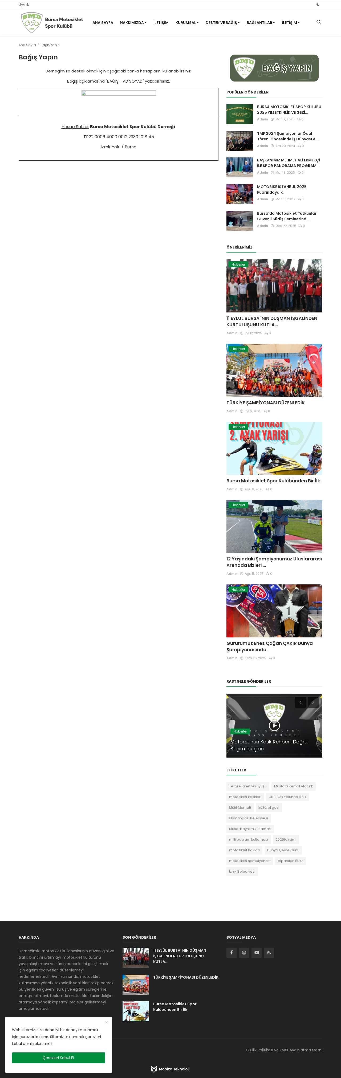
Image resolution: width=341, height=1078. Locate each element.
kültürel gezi (268, 807)
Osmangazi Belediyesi (248, 818)
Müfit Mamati (240, 807)
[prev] (300, 702)
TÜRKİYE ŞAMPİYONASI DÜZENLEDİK (265, 403)
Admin (262, 119)
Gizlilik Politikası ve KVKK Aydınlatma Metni (284, 1050)
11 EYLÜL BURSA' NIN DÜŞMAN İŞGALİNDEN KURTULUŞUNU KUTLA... (271, 321)
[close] (106, 1023)
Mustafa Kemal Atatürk (293, 786)
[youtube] (256, 953)
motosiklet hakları (244, 850)
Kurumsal (186, 22)
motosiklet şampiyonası (249, 860)
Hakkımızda (132, 22)
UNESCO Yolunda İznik (287, 796)
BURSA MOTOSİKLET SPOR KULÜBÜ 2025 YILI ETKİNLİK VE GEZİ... (289, 109)
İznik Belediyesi (242, 871)
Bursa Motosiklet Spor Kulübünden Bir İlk (273, 481)
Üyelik (24, 4)
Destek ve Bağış (221, 22)
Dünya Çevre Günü (283, 850)
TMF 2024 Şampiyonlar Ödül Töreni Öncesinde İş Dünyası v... (287, 136)
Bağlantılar (259, 22)
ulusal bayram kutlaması (250, 828)
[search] (318, 22)
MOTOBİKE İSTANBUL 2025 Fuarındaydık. (282, 189)
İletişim (161, 22)
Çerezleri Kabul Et (59, 1057)
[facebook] (231, 953)
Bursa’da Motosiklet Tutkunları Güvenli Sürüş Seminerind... (287, 216)
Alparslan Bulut (290, 860)
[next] (313, 702)
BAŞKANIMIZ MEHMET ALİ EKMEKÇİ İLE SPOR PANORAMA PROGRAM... (288, 162)
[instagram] (244, 953)
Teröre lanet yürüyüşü (248, 786)
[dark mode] (318, 4)
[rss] (269, 953)
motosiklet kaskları (245, 796)
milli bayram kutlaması (248, 839)
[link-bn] (274, 68)
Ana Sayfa (102, 22)
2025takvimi (285, 839)
